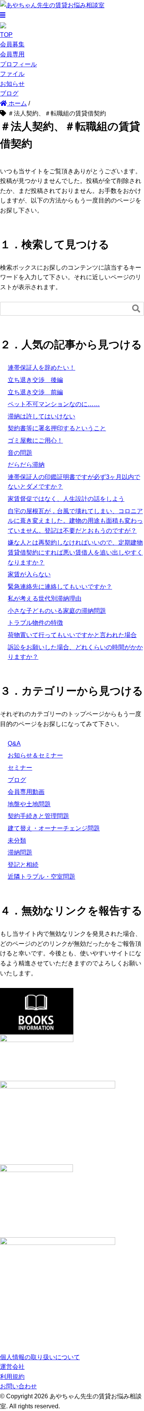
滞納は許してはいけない (41, 416)
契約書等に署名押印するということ (57, 428)
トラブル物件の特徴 (35, 622)
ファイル (12, 74)
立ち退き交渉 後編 (35, 380)
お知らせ (12, 84)
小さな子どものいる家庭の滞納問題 (57, 611)
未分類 (17, 840)
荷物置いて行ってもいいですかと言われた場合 (72, 635)
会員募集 (12, 44)
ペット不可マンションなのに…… (54, 404)
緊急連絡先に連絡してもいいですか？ (60, 586)
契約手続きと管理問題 (38, 816)
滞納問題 (20, 852)
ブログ (9, 93)
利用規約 (12, 1376)
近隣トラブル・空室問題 (41, 876)
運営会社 (12, 1366)
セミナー (20, 767)
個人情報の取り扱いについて (40, 1357)
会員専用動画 (26, 792)
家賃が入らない (29, 574)
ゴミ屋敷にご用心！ (35, 440)
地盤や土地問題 (29, 804)
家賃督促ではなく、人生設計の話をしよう (66, 499)
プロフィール (18, 64)
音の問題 (20, 452)
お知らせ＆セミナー (35, 755)
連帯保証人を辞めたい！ (41, 367)
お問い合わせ (18, 1386)
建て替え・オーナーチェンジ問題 (54, 828)
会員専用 (12, 54)
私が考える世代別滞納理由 (44, 598)
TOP (6, 34)
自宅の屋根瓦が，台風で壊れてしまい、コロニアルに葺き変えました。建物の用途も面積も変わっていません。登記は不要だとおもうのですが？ (75, 521)
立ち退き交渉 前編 (35, 392)
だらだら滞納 (26, 464)
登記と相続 (23, 864)
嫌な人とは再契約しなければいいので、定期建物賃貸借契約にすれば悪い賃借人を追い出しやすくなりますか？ (75, 552)
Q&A (14, 743)
